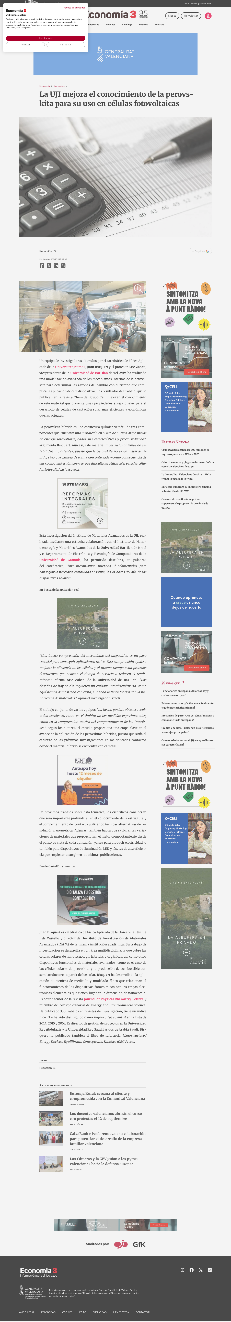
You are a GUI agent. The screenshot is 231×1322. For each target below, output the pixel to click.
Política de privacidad (74, 7)
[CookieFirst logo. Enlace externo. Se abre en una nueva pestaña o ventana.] (16, 10)
